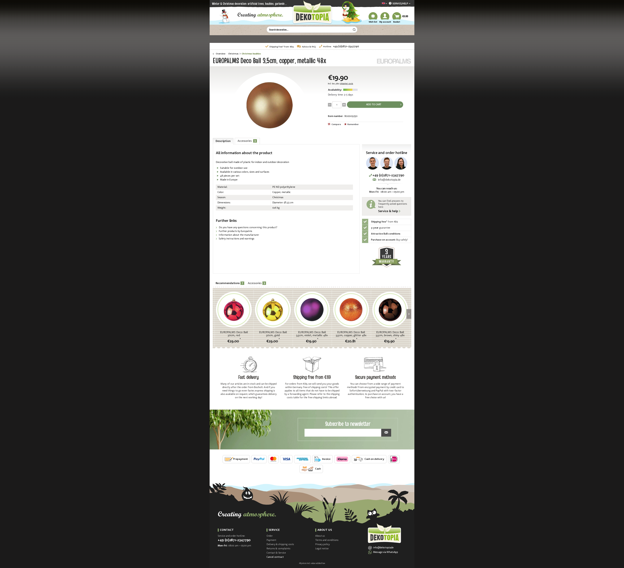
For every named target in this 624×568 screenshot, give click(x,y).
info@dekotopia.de (389, 180)
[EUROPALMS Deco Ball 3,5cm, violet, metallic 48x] (312, 309)
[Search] (354, 29)
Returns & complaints (278, 549)
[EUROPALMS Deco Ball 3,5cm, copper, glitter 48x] (351, 309)
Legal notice (322, 549)
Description (223, 141)
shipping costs (346, 84)
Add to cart (373, 104)
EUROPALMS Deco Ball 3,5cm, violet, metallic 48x (312, 334)
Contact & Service (276, 553)
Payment (271, 540)
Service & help (388, 211)
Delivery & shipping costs (280, 544)
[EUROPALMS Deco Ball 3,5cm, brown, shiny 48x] (390, 309)
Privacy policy (322, 544)
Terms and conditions (326, 540)
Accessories (247, 140)
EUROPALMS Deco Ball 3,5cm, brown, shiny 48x (390, 334)
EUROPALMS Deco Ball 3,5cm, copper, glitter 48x (351, 334)
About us (320, 536)
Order (269, 536)
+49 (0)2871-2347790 (346, 46)
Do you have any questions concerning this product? (247, 227)
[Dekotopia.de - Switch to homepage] (312, 12)
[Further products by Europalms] (394, 61)
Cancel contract (275, 557)
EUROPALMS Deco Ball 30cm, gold (273, 334)
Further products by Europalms (235, 231)
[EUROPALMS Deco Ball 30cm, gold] (273, 309)
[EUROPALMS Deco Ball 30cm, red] (234, 309)
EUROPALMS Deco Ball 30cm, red (234, 334)
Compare (336, 124)
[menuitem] (379, 4)
